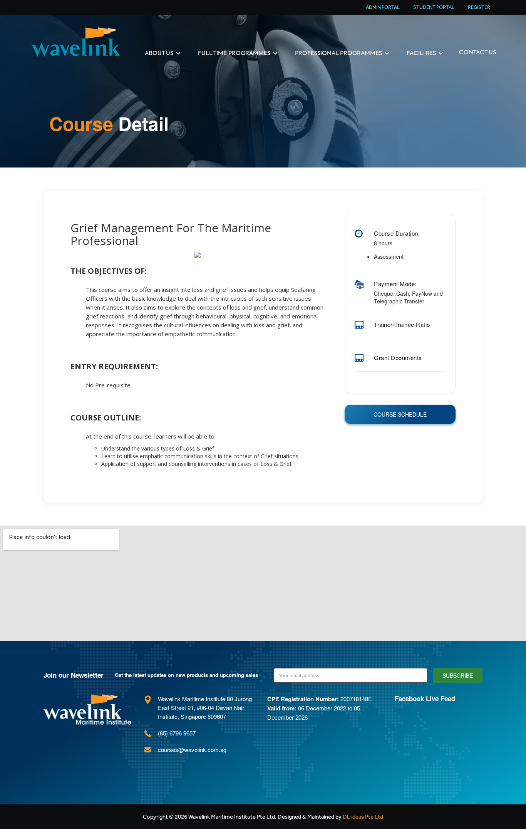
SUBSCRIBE (457, 675)
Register (479, 7)
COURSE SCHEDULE (400, 414)
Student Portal (433, 7)
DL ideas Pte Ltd (363, 816)
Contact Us (477, 52)
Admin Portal (383, 7)
